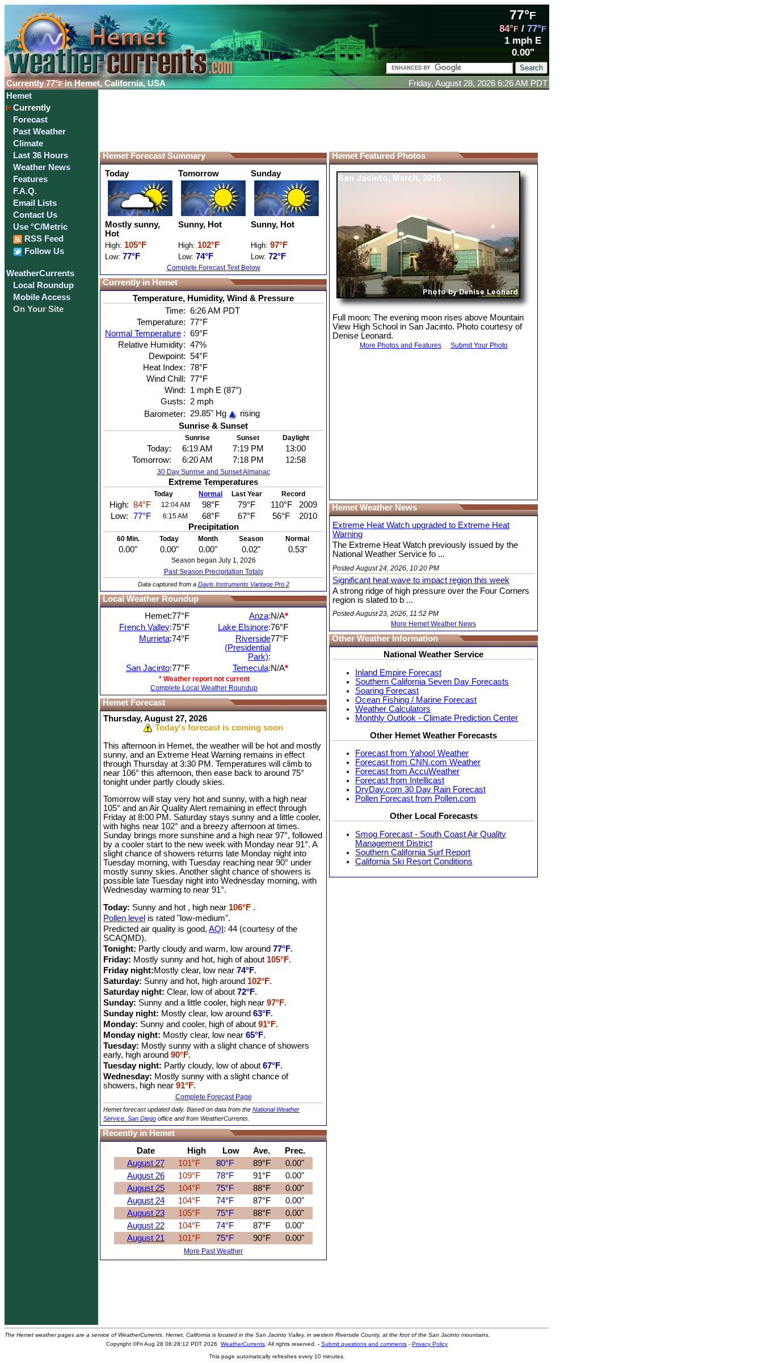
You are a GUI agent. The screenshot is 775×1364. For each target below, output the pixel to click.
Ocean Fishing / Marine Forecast (416, 699)
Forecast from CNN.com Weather (418, 762)
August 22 (146, 1225)
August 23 (146, 1213)
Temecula (250, 668)
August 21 (146, 1238)
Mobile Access (41, 297)
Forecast (30, 119)
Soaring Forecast (387, 690)
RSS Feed (43, 238)
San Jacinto (148, 668)
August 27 (146, 1163)
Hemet (19, 95)
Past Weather (39, 131)
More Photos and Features (400, 345)
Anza (258, 615)
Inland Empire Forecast (398, 672)
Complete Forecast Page (213, 1097)
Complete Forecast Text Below (213, 268)
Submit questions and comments (364, 1344)
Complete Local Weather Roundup (204, 688)
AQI (216, 929)
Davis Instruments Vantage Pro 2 (243, 584)
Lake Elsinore (243, 627)
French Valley (144, 627)
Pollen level (124, 918)
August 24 (146, 1200)
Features (30, 179)
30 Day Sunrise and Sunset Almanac (213, 472)
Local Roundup (43, 285)
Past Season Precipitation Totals (213, 572)
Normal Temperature (143, 333)
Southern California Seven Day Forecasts (432, 681)
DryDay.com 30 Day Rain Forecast (420, 789)
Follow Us (43, 251)
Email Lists (35, 203)
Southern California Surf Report (412, 852)
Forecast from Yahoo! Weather (412, 753)
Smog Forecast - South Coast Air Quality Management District (430, 839)
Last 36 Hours (40, 155)
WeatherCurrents (40, 273)
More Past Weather (213, 1251)
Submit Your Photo (479, 345)
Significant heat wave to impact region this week (420, 580)
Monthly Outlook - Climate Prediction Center (436, 718)
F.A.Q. (25, 191)
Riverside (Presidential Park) (248, 647)
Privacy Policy (430, 1344)
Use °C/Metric (40, 226)
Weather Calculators (393, 708)
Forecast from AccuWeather (407, 771)
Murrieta (154, 638)
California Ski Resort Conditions (414, 861)
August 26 (146, 1175)
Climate (28, 143)
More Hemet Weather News (433, 624)
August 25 (146, 1188)
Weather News (41, 167)
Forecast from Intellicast (399, 780)
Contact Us (35, 214)
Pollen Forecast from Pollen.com (415, 798)
